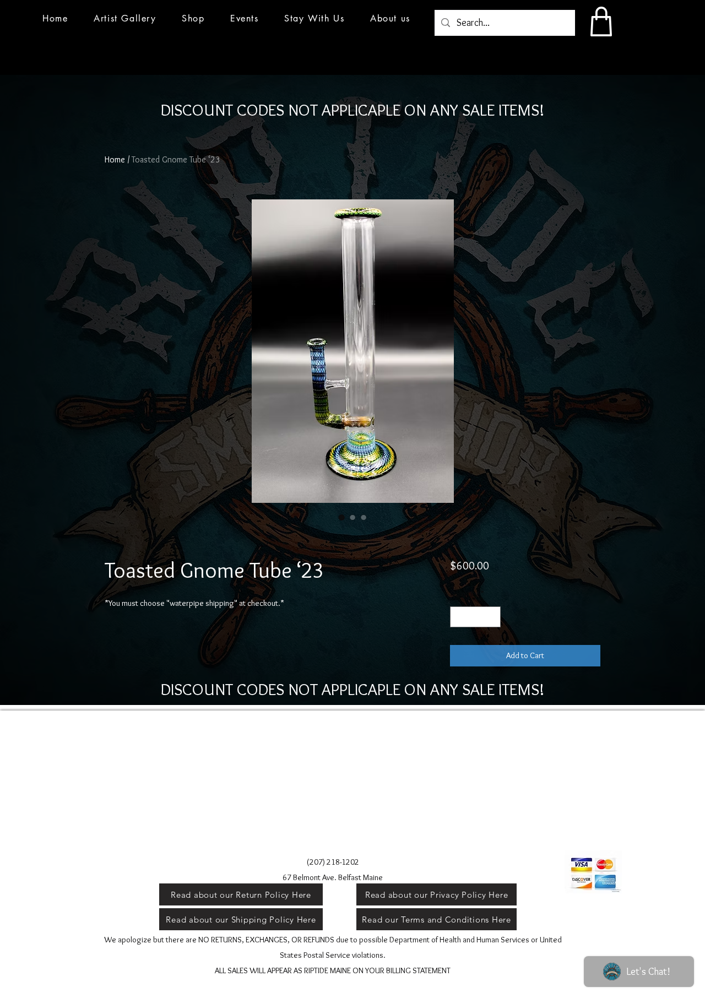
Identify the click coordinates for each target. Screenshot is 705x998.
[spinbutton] (475, 617)
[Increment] (491, 617)
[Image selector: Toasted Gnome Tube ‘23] (341, 517)
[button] (244, 18)
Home (115, 159)
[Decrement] (459, 617)
